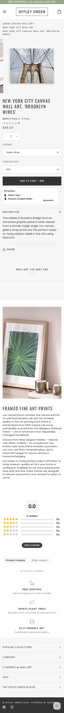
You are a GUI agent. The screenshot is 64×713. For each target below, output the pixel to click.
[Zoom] (11, 87)
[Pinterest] (4, 707)
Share (11, 249)
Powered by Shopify (44, 702)
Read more (8, 237)
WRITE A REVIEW (32, 545)
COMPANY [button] (9, 657)
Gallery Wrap (13, 152)
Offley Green (13, 702)
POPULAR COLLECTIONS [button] (17, 647)
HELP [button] (6, 677)
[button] (32, 123)
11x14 (8, 169)
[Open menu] (7, 11)
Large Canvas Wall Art (18, 23)
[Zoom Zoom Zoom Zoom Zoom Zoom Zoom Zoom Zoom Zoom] (32, 66)
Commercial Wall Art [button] (17, 667)
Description (11, 212)
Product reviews (15, 560)
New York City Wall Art (18, 27)
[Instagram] (12, 707)
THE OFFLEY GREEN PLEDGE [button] (19, 687)
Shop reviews (39, 560)
